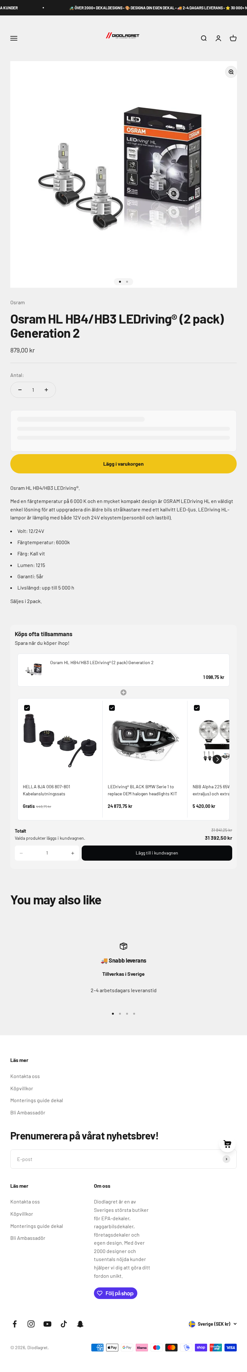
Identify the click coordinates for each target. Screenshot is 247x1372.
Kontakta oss (25, 1076)
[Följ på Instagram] (31, 1324)
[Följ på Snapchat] (80, 1324)
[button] (217, 759)
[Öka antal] (46, 390)
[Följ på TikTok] (63, 1324)
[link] (34, 670)
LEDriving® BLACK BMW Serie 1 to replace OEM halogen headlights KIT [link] (142, 790)
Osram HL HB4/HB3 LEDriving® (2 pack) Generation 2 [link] (102, 662)
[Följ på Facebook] (14, 1324)
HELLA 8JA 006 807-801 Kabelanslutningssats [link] (46, 790)
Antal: (17, 375)
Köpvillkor (21, 1088)
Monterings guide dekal (36, 1100)
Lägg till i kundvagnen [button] (157, 852)
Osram (17, 302)
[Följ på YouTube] (47, 1324)
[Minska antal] (20, 390)
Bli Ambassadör (27, 1112)
